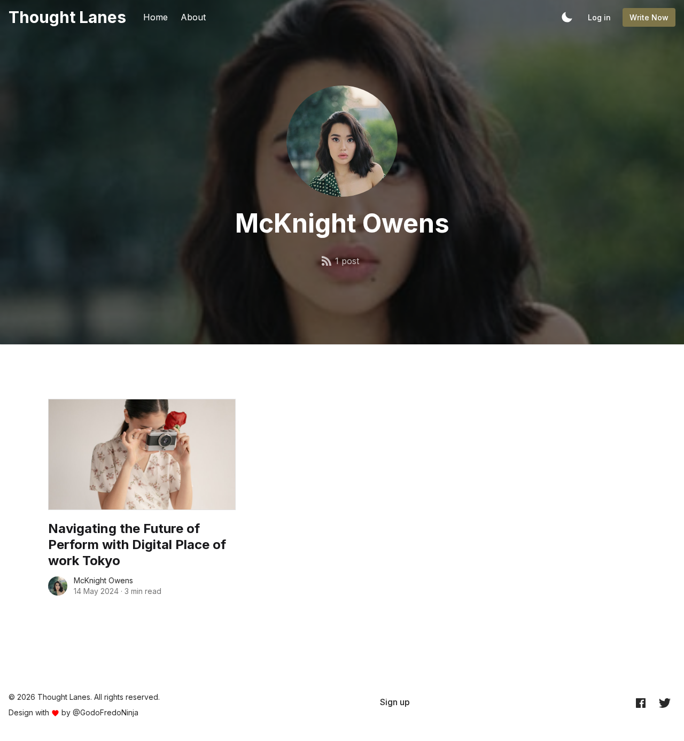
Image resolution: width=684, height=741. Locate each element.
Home (155, 17)
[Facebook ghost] (640, 702)
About (193, 17)
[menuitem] (395, 702)
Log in (599, 17)
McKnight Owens (103, 580)
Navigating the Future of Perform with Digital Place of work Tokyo (137, 544)
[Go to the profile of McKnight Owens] (57, 586)
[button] (567, 17)
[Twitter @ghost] (664, 702)
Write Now (649, 17)
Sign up (395, 702)
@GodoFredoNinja (105, 712)
